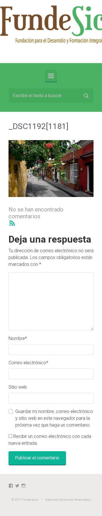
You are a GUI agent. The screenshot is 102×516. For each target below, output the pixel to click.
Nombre (17, 338)
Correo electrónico (28, 362)
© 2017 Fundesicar (25, 500)
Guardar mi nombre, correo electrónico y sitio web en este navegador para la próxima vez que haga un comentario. (54, 418)
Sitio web (17, 387)
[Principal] (51, 76)
